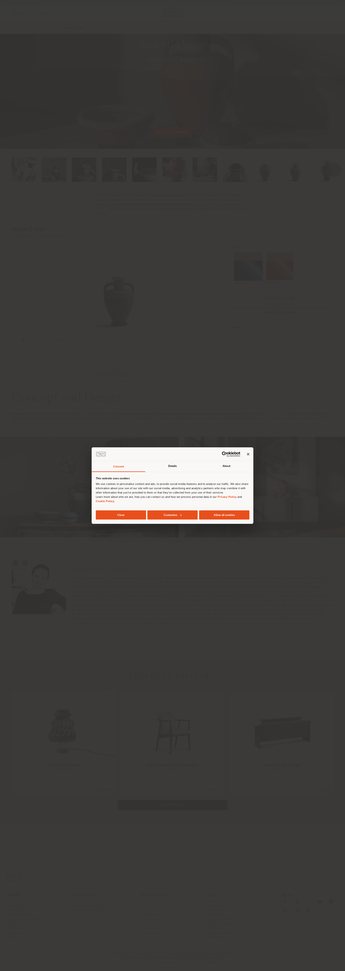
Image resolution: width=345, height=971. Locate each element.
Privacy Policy (227, 496)
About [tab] (226, 465)
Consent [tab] (118, 466)
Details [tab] (172, 465)
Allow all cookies (224, 514)
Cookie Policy (105, 501)
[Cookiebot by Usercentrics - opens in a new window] (224, 454)
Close (121, 514)
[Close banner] (248, 454)
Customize (170, 514)
